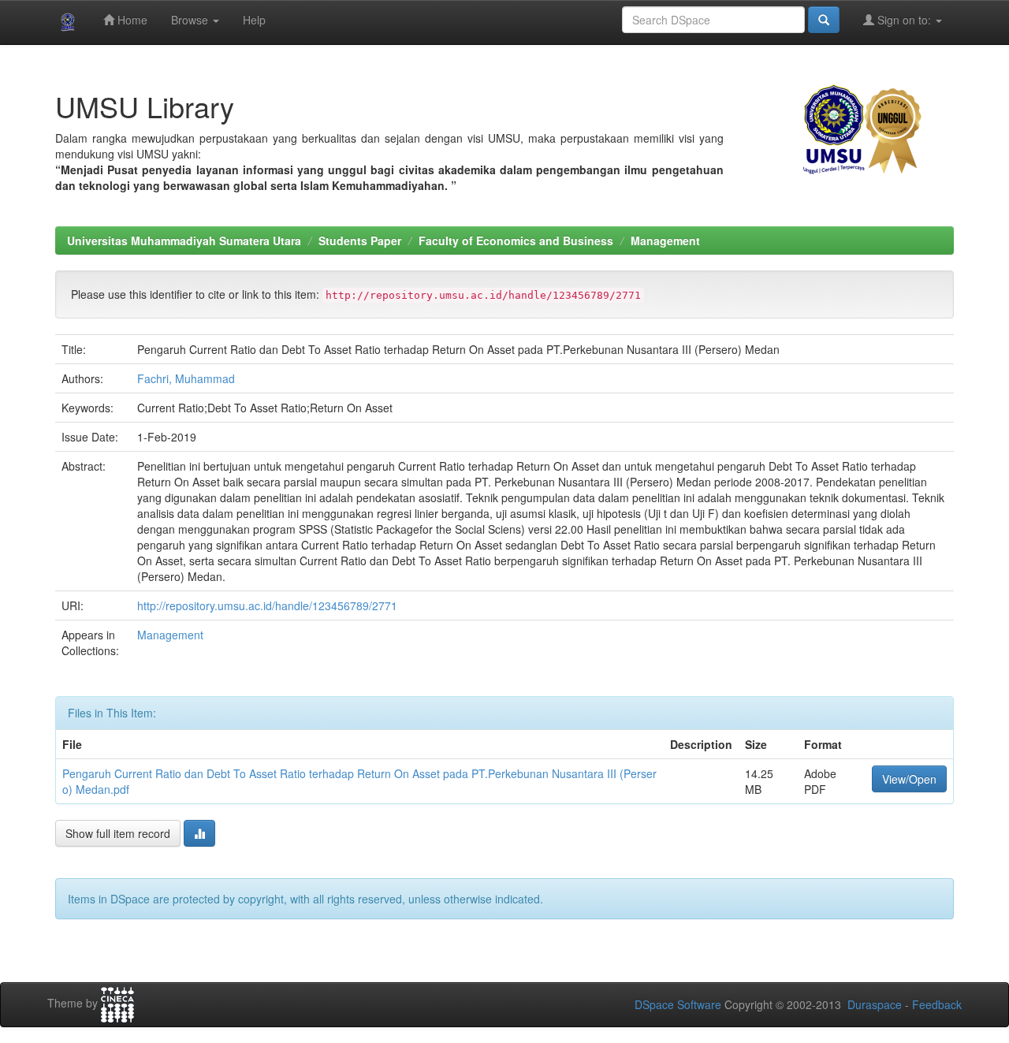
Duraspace (874, 1004)
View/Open (909, 779)
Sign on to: (904, 20)
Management (665, 240)
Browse (191, 20)
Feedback (937, 1004)
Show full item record (117, 833)
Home (130, 20)
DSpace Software (678, 1004)
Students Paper (359, 240)
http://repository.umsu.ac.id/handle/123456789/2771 (267, 605)
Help (254, 20)
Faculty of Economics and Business (516, 240)
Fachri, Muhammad (186, 378)
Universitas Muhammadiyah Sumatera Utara (184, 240)
